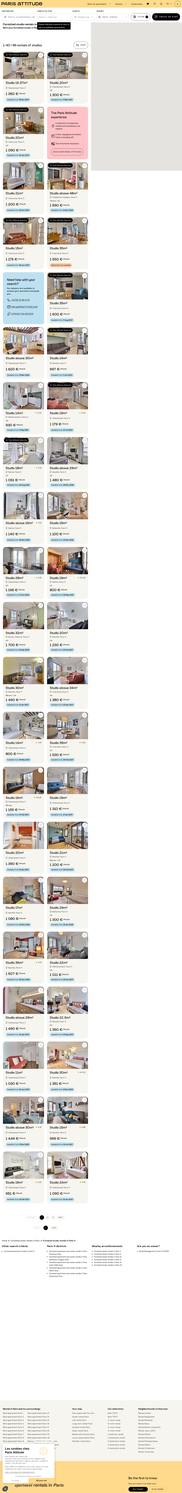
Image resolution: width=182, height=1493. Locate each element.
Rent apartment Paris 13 (38, 1413)
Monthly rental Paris (81, 1441)
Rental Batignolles (146, 1416)
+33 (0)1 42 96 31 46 (20, 300)
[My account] (177, 4)
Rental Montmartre (146, 1437)
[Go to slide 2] (25, 75)
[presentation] (99, 4)
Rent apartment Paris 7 (13, 1434)
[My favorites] (147, 3)
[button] (5, 1489)
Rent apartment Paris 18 (38, 1430)
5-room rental (114, 1430)
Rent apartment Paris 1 (13, 1413)
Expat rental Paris (80, 1430)
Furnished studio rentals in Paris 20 (108, 1265)
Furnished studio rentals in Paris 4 (107, 1254)
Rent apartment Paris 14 (38, 1416)
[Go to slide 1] (22, 75)
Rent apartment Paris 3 (13, 1420)
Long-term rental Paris (82, 1423)
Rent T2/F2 (113, 1413)
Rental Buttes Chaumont (149, 1427)
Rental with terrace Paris (83, 1434)
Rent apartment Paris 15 (38, 1420)
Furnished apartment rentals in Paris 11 (19, 1251)
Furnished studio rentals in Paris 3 (107, 1251)
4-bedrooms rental (116, 1444)
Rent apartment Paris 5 (13, 1427)
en (168, 4)
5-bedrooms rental (116, 1448)
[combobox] (21, 17)
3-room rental (114, 1423)
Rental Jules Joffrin (146, 1430)
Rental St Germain (146, 1448)
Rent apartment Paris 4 (13, 1423)
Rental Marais (144, 1434)
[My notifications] (161, 3)
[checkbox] (40, 55)
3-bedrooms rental (116, 1441)
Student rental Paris (81, 1427)
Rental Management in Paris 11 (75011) (154, 1251)
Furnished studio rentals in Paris (25, 1240)
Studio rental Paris (80, 1416)
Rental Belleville (145, 1420)
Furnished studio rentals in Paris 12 (107, 1259)
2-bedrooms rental (116, 1437)
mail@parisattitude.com (24, 307)
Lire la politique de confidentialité (20, 1472)
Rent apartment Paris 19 (38, 1434)
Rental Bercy (144, 1423)
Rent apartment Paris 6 (13, 1430)
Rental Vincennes (146, 1452)
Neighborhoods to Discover (153, 1408)
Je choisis (15, 1481)
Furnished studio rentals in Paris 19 (107, 1262)
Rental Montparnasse (148, 1441)
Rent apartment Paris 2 (13, 1416)
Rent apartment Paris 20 (39, 1437)
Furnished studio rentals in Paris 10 (108, 1257)
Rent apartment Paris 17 (38, 1427)
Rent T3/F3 (112, 1416)
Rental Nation (144, 1444)
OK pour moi (41, 1481)
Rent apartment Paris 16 (38, 1423)
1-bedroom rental (115, 1434)
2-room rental (114, 1420)
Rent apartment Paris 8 (13, 1437)
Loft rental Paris (79, 1420)
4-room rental (114, 1427)
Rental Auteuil (144, 1413)
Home (4, 1240)
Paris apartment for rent (83, 1413)
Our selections (115, 1408)
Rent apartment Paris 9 (13, 1441)
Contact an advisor (22, 313)
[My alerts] (154, 3)
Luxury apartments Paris (83, 1437)
